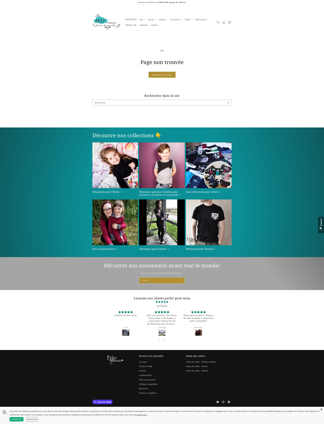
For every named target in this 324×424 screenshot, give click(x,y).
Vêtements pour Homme (200, 248)
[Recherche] (228, 102)
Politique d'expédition (148, 384)
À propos (143, 362)
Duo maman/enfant (103, 248)
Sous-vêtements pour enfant (202, 191)
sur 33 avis (162, 305)
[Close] (321, 409)
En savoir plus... (141, 415)
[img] (162, 302)
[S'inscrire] (182, 280)
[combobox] (162, 103)
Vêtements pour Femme (152, 248)
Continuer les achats (162, 75)
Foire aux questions (147, 380)
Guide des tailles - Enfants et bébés (201, 362)
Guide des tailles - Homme (197, 371)
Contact (142, 371)
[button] (142, 19)
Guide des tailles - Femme (197, 366)
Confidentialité (145, 375)
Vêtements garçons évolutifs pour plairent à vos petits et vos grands (158, 193)
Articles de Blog (145, 366)
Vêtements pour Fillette (106, 191)
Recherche (143, 389)
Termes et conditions (148, 393)
